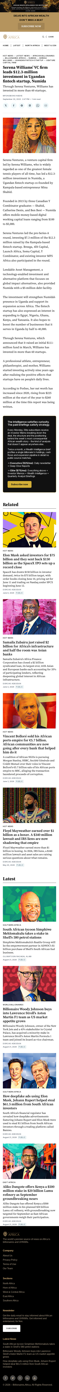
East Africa (9, 1182)
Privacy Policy (10, 1260)
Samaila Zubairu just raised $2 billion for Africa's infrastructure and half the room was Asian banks (28, 648)
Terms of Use (9, 1264)
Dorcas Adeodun (12, 590)
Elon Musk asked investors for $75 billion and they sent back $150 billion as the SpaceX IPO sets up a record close (29, 561)
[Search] (43, 37)
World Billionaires (13, 1005)
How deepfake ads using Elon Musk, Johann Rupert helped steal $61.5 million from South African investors (29, 1102)
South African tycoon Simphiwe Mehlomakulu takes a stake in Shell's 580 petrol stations (27, 933)
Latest (17, 45)
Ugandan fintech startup (29, 60)
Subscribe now (31, 26)
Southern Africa (12, 925)
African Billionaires (44, 56)
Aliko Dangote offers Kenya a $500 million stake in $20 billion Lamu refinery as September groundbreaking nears (28, 1192)
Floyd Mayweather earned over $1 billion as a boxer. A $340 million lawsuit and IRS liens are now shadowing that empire (28, 836)
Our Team (8, 1268)
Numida (32, 58)
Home (6, 45)
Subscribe (11, 1328)
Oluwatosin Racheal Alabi (17, 956)
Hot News (8, 56)
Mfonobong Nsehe (12, 96)
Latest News (23, 56)
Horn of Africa (10, 1287)
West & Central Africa (13, 1292)
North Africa (32, 45)
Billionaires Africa (15, 58)
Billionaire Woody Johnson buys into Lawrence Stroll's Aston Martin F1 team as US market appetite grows (27, 1015)
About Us (7, 1255)
